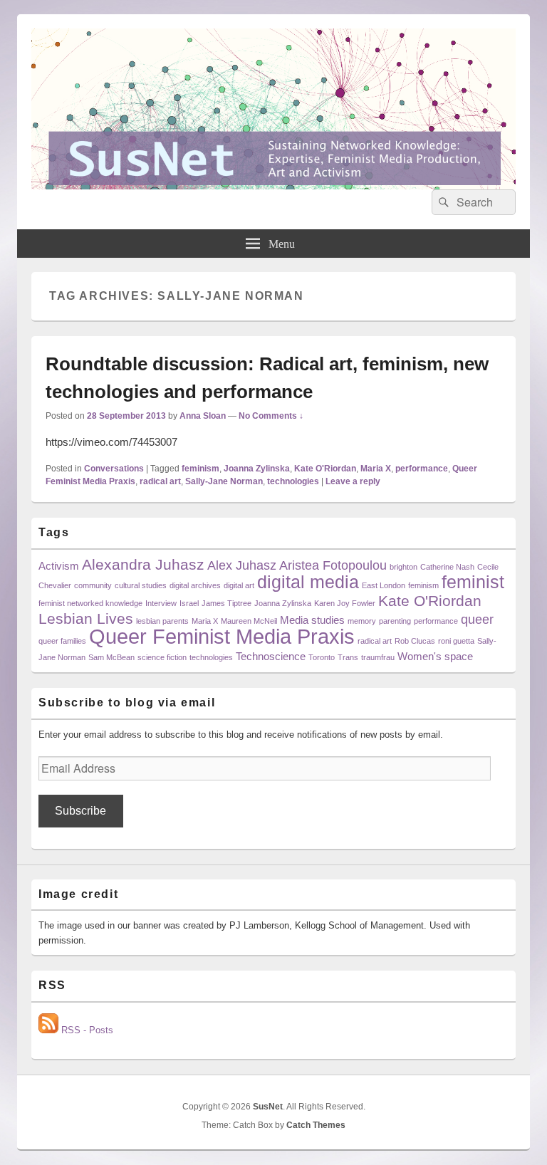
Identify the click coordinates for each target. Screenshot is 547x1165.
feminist (473, 582)
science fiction (162, 657)
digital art (239, 585)
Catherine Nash (447, 567)
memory (362, 621)
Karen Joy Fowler (344, 603)
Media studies (312, 620)
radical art (160, 481)
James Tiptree (226, 603)
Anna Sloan (202, 416)
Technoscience (271, 656)
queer (477, 619)
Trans (348, 657)
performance (421, 469)
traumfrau (378, 657)
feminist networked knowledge (90, 603)
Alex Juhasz (241, 565)
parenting (395, 621)
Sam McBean (111, 657)
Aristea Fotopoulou (333, 565)
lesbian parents (162, 621)
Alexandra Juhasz (143, 564)
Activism (58, 566)
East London (383, 585)
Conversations (114, 469)
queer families (62, 641)
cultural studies (141, 585)
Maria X (375, 469)
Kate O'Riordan (325, 469)
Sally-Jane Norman (224, 481)
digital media (308, 582)
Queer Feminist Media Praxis (222, 636)
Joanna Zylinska (257, 469)
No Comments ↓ (271, 416)
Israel (189, 603)
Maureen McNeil (249, 621)
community (93, 585)
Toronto (321, 657)
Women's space (435, 656)
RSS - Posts (85, 1030)
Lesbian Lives (85, 618)
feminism (200, 469)
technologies (293, 481)
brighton (403, 567)
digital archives (195, 585)
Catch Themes (315, 1125)
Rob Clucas (415, 641)
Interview (161, 603)
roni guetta (456, 641)
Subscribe (80, 811)
